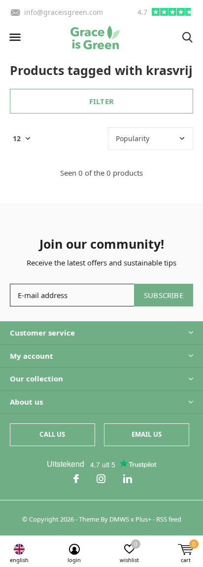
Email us (147, 434)
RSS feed (168, 519)
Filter (101, 101)
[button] (15, 37)
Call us (52, 434)
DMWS (119, 519)
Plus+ (143, 519)
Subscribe (163, 295)
